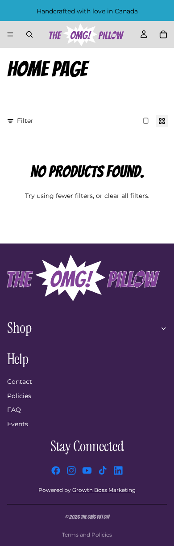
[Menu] (10, 34)
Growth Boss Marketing (104, 490)
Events (17, 424)
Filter (25, 121)
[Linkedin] (118, 470)
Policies (19, 396)
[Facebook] (55, 470)
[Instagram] (71, 470)
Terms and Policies (87, 534)
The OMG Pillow (95, 517)
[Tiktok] (102, 470)
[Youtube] (87, 470)
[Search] (29, 34)
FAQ (14, 410)
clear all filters (126, 196)
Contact (19, 382)
